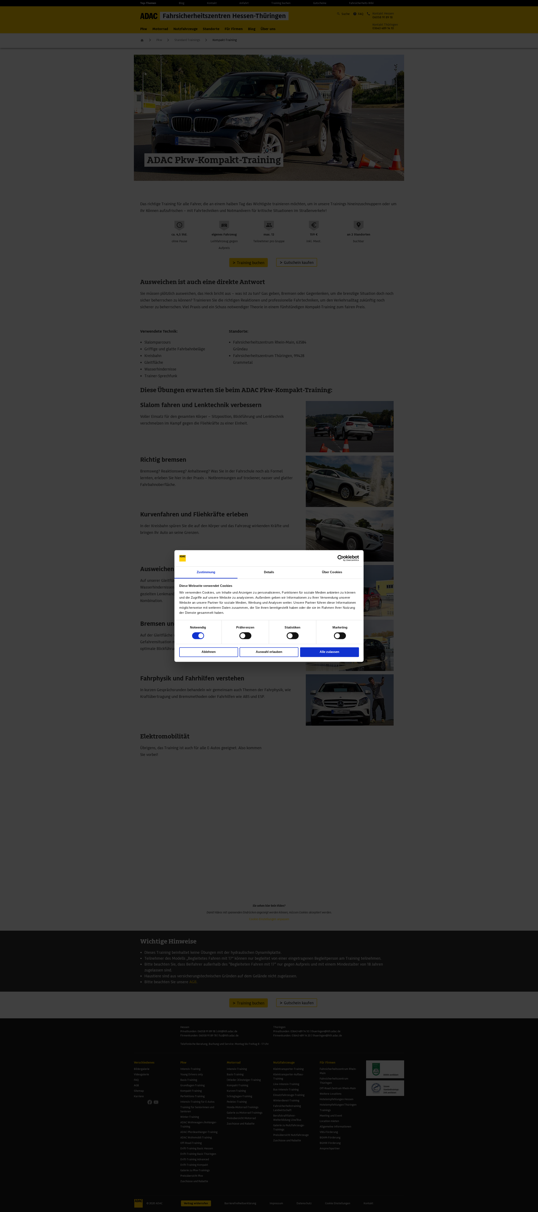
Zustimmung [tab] (206, 572)
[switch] (245, 635)
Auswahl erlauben (269, 652)
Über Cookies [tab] (332, 572)
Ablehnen (209, 652)
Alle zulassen (329, 652)
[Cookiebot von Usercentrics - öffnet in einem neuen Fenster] (340, 558)
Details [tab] (269, 572)
